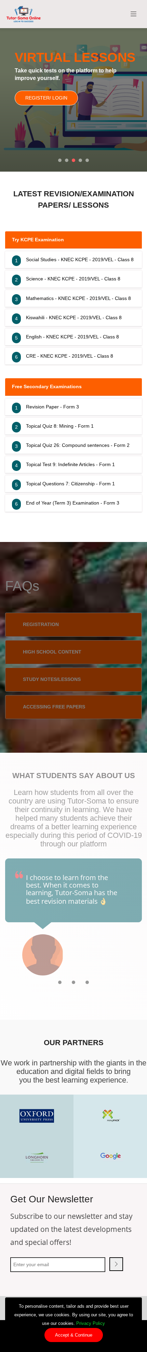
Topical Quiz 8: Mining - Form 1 (60, 426)
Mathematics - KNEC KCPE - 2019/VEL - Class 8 (78, 298)
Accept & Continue (73, 1335)
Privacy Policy (90, 1323)
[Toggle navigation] (134, 14)
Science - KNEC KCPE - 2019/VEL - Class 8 (73, 278)
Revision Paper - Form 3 (52, 406)
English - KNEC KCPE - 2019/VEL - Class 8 (72, 336)
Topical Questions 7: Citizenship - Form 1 (70, 483)
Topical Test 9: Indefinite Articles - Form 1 (70, 464)
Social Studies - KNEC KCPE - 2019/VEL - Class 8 (80, 259)
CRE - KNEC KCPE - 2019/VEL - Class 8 (69, 356)
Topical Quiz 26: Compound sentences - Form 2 (78, 445)
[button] (60, 160)
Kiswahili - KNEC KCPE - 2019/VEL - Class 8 (74, 317)
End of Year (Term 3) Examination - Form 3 (72, 503)
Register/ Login (46, 98)
